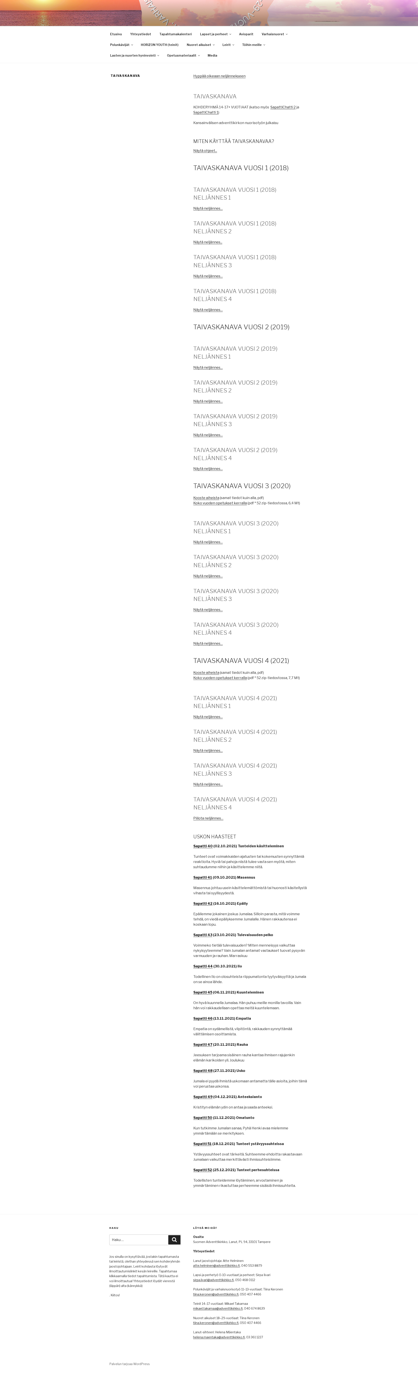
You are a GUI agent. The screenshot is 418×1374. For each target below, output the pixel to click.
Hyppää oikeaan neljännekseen (219, 76)
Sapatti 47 (202, 1045)
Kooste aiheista (206, 498)
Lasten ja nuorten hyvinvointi (133, 55)
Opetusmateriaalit (181, 55)
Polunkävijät (120, 45)
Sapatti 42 (202, 903)
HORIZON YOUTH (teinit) (160, 45)
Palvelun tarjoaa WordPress (129, 1364)
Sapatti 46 (202, 1018)
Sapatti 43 (202, 935)
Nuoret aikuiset (199, 45)
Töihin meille (252, 45)
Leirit (226, 45)
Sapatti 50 (202, 1118)
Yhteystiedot (140, 34)
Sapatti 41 (202, 877)
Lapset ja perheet (214, 34)
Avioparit (246, 34)
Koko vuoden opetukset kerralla (220, 503)
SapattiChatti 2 (283, 107)
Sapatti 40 (203, 846)
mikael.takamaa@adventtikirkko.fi (218, 1308)
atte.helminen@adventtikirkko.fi (216, 1265)
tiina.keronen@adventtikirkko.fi (216, 1294)
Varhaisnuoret (273, 34)
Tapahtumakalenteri (175, 34)
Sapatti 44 (203, 966)
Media (212, 55)
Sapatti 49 (202, 1097)
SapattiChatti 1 (205, 112)
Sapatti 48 (202, 1071)
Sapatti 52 (202, 1170)
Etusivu (116, 34)
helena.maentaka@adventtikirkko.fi (219, 1337)
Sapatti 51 (202, 1144)
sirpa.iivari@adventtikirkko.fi (213, 1280)
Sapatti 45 (202, 992)
